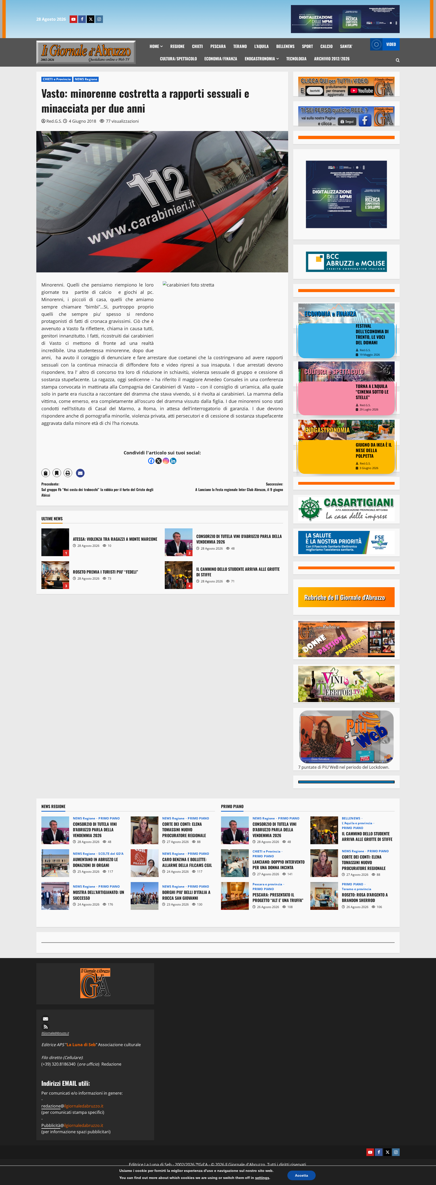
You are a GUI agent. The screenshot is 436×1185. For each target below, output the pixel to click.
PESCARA (218, 46)
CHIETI (197, 46)
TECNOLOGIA (296, 59)
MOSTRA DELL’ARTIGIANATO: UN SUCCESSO (55, 896)
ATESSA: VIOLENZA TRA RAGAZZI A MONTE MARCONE (55, 542)
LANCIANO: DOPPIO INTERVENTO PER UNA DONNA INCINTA (235, 863)
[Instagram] (99, 19)
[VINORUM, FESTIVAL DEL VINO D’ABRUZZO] (325, 455)
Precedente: (97, 489)
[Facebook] (82, 19)
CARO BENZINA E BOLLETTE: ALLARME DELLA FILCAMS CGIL (144, 863)
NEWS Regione (86, 79)
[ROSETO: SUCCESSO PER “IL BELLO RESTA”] (325, 397)
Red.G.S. (54, 121)
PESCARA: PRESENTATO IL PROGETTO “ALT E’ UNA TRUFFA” (235, 896)
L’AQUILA (261, 46)
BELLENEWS (285, 46)
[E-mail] (95, 1019)
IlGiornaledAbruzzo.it (55, 1033)
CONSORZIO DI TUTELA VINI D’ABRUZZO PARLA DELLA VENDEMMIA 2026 (179, 542)
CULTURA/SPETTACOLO (178, 59)
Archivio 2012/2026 (332, 59)
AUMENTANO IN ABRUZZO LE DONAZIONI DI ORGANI (55, 863)
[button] (398, 60)
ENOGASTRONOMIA (260, 59)
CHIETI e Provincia (57, 79)
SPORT (307, 46)
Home (154, 46)
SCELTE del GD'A (110, 853)
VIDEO (391, 44)
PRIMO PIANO (109, 818)
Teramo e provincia (356, 889)
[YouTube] (73, 19)
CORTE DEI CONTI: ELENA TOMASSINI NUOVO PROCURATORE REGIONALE (144, 830)
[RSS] (95, 1027)
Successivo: (239, 486)
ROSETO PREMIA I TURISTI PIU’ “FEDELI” (55, 575)
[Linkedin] (173, 461)
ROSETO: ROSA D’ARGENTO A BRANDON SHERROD (324, 896)
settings (262, 1178)
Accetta (301, 1175)
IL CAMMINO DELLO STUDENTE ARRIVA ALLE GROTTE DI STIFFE (179, 575)
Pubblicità (50, 1125)
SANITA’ (346, 46)
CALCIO (326, 46)
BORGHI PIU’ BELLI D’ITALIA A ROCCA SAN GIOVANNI (144, 896)
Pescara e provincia (268, 884)
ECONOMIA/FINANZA (220, 59)
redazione (51, 1106)
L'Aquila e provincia (357, 823)
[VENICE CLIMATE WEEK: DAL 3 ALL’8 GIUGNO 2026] (325, 339)
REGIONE (177, 46)
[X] (90, 19)
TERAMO (240, 46)
